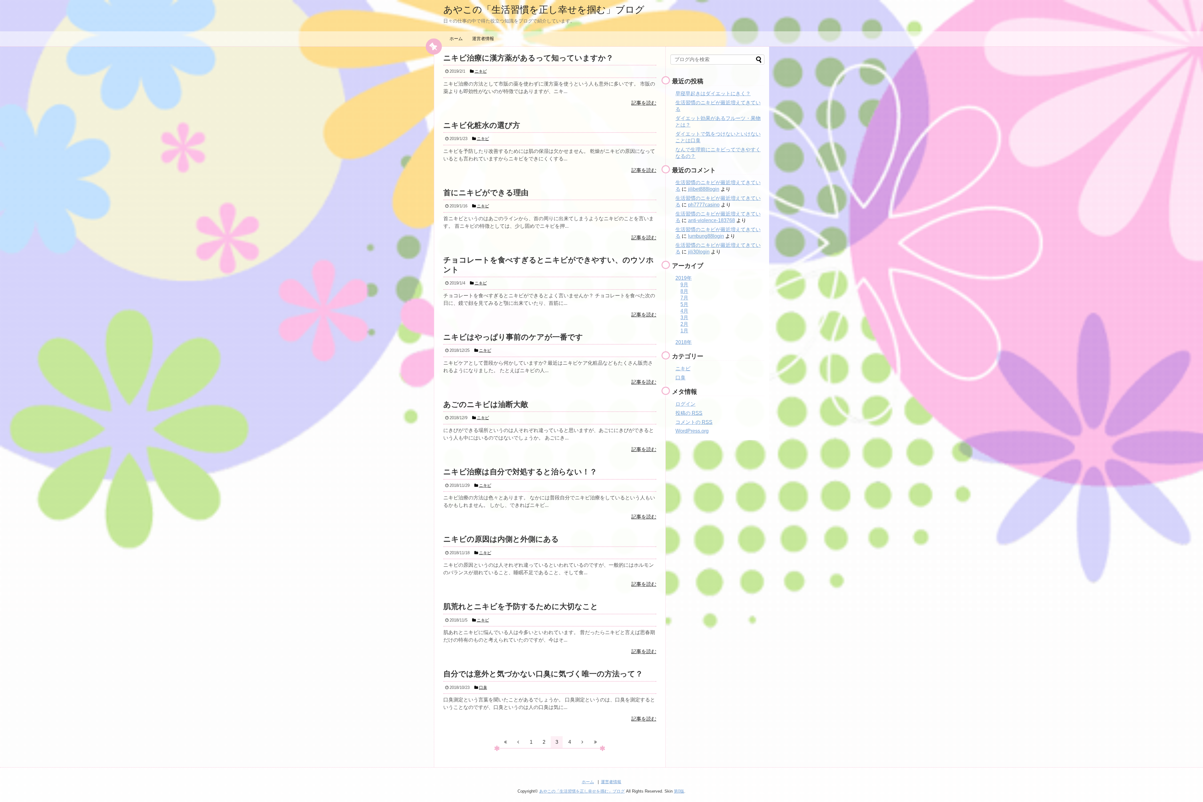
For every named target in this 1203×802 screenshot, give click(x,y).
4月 (684, 311)
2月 (684, 324)
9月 (684, 284)
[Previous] (518, 742)
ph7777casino (704, 204)
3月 (684, 317)
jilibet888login (703, 189)
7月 (684, 297)
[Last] (595, 742)
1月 (684, 330)
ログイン (685, 404)
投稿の (688, 413)
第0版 (679, 791)
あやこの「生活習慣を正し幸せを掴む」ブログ (543, 9)
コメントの (693, 422)
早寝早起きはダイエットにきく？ (713, 93)
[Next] (582, 742)
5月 (684, 304)
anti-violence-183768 (711, 220)
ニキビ (682, 368)
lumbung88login (706, 236)
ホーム (456, 38)
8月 (684, 291)
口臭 (680, 377)
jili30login (699, 251)
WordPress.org (692, 431)
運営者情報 (483, 38)
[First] (505, 742)
